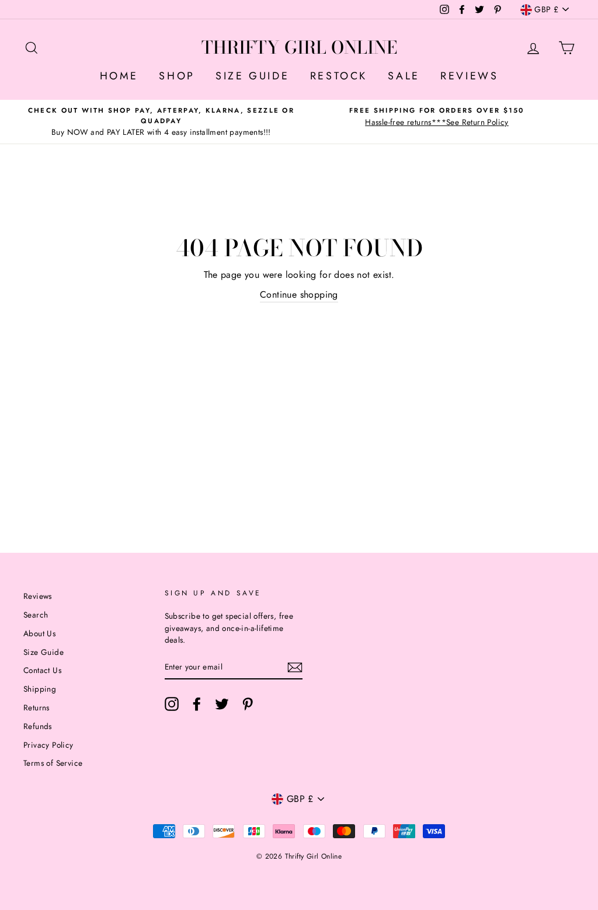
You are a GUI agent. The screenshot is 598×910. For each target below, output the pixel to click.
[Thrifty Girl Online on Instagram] (172, 704)
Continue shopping (299, 294)
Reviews (37, 596)
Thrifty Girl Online (299, 47)
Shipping (39, 689)
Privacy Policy (48, 745)
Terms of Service (52, 763)
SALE (403, 75)
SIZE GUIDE (252, 75)
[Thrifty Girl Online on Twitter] (222, 704)
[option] (161, 122)
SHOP (176, 75)
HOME (119, 75)
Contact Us (42, 670)
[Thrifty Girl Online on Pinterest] (248, 704)
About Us (39, 633)
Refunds (37, 726)
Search (35, 614)
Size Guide (43, 652)
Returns (36, 707)
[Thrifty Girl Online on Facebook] (197, 704)
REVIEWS (469, 75)
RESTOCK (338, 75)
